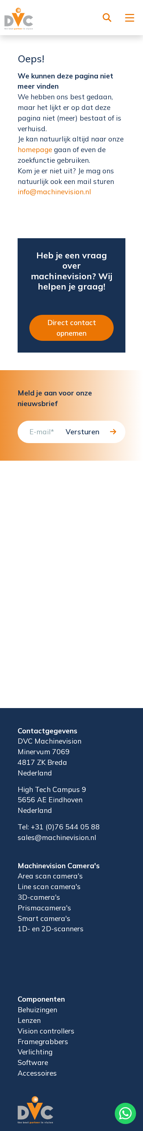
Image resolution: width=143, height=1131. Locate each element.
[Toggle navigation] (130, 18)
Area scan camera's (50, 876)
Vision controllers (46, 1031)
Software (33, 1062)
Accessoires (37, 1073)
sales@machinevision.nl (57, 837)
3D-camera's (39, 897)
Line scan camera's (49, 886)
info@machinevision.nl (54, 191)
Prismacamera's (44, 907)
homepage (35, 149)
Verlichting (35, 1051)
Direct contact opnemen (71, 328)
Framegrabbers (43, 1041)
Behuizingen (37, 1009)
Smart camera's (44, 918)
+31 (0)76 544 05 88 (65, 826)
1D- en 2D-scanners (51, 928)
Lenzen (29, 1020)
